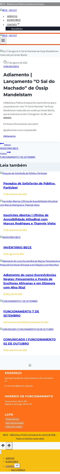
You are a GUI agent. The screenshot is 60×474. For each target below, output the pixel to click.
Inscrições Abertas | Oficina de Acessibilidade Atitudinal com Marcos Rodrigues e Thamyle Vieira (29, 219)
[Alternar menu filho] (17, 465)
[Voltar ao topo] (3, 446)
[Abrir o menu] (3, 40)
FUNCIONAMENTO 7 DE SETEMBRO (17, 155)
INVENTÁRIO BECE (9, 147)
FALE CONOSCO (17, 29)
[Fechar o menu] (1, 452)
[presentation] (30, 173)
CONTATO (10, 466)
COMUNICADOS (11, 66)
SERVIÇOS (12, 16)
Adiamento (9, 136)
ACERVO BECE (14, 20)
